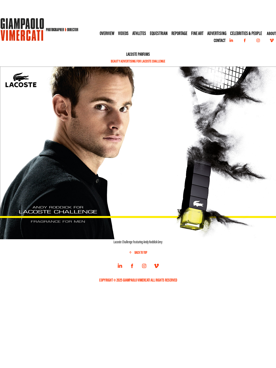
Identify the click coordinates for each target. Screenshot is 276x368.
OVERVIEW (107, 33)
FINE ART (197, 33)
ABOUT (271, 33)
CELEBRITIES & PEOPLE (246, 33)
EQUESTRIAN (159, 33)
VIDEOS (123, 33)
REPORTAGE (179, 33)
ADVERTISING (216, 33)
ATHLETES (139, 33)
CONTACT (220, 40)
